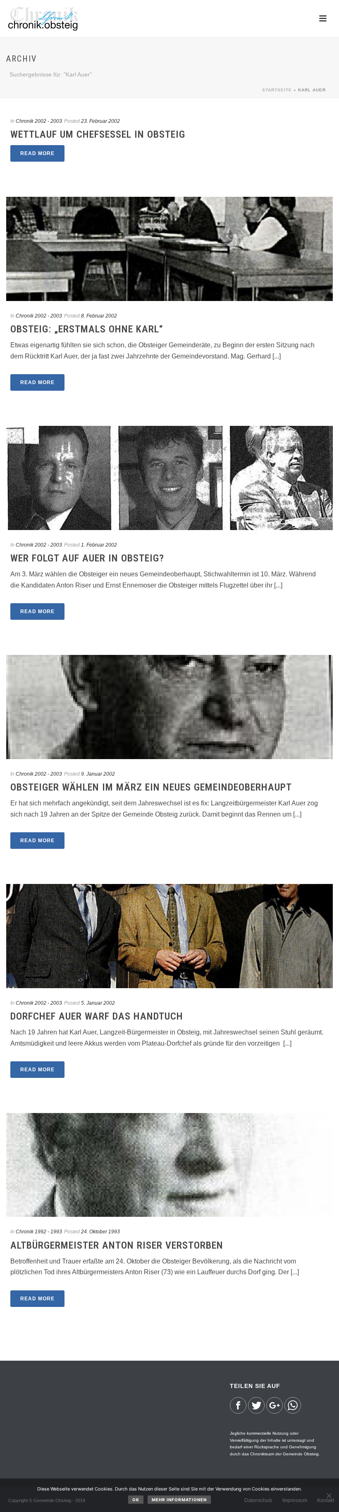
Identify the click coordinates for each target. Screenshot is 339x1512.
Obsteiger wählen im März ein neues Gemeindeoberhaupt (151, 787)
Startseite (277, 90)
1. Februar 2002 (99, 545)
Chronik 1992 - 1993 (39, 1232)
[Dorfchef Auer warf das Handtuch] (169, 936)
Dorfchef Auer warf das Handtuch (96, 1016)
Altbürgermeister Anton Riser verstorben (116, 1245)
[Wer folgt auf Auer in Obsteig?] (169, 478)
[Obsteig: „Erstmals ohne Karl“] (169, 249)
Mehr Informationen (179, 1499)
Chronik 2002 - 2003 (39, 121)
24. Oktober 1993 (100, 1232)
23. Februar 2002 (100, 121)
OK (135, 1499)
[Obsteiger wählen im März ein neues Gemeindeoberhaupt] (169, 707)
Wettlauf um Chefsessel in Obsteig (97, 134)
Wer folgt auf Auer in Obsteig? (87, 558)
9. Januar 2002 (98, 774)
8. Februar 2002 (99, 316)
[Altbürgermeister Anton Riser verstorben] (169, 1165)
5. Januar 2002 (98, 1003)
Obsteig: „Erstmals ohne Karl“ (86, 329)
